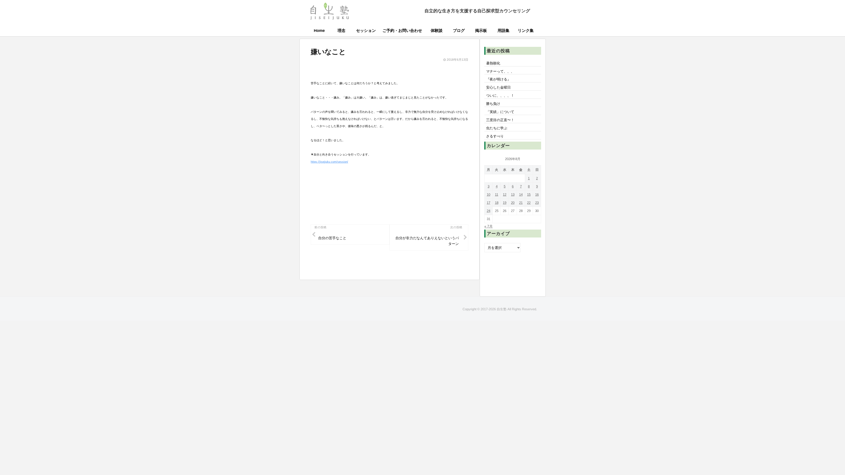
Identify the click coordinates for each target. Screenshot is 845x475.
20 (512, 203)
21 (521, 203)
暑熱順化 (493, 63)
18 (496, 203)
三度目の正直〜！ (500, 120)
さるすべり (495, 136)
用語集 (503, 30)
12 (504, 194)
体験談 (437, 30)
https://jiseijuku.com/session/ (329, 161)
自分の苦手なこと (332, 238)
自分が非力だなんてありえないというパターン (427, 241)
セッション (366, 30)
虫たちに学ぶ (496, 128)
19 (504, 203)
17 (488, 203)
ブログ (459, 30)
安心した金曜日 (498, 87)
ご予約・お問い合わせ (402, 30)
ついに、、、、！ (500, 95)
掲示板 (481, 30)
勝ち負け (493, 104)
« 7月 (488, 226)
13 (512, 194)
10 (488, 194)
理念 (341, 30)
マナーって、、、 (500, 71)
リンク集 (526, 30)
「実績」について (500, 112)
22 (529, 203)
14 (521, 194)
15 (529, 194)
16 (537, 194)
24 (488, 211)
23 (537, 203)
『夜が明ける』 (498, 79)
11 (496, 194)
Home (319, 30)
